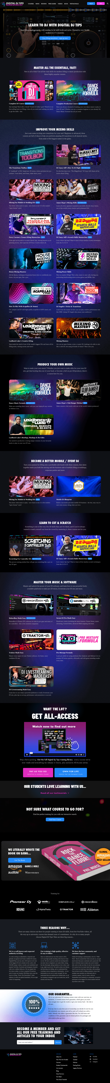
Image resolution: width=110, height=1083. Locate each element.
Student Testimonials (61, 1065)
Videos (60, 4)
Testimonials (74, 4)
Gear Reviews (60, 1074)
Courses (31, 4)
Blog (57, 1071)
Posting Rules (76, 1065)
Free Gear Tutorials (61, 1079)
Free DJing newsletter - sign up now (55, 38)
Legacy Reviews (77, 1068)
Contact (75, 1059)
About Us (58, 1057)
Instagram (95, 1061)
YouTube (95, 1056)
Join (101, 3)
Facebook (95, 1059)
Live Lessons (59, 1068)
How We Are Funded (62, 1059)
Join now (58, 1042)
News (37, 4)
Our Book (59, 1077)
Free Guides (52, 4)
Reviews (43, 4)
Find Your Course (55, 819)
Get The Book (20, 860)
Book (66, 4)
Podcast (75, 1057)
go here (62, 1018)
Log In (91, 3)
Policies (75, 1062)
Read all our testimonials (54, 793)
